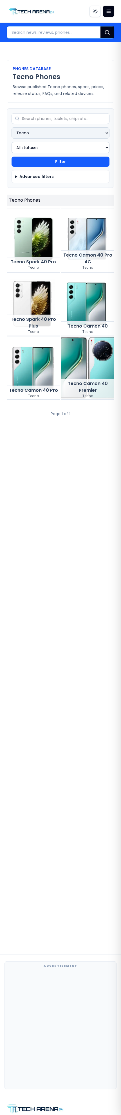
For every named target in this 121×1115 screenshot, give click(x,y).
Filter (60, 161)
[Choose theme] (95, 11)
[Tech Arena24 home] (31, 11)
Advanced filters (36, 176)
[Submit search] (107, 32)
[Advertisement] (60, 1028)
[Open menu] (108, 11)
